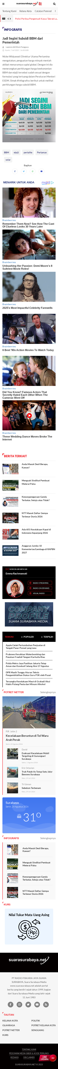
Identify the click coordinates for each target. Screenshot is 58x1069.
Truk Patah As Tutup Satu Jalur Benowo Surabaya (37, 773)
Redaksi (14, 1057)
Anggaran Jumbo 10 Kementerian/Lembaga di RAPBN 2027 (38, 549)
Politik (35, 1020)
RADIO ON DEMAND (41, 588)
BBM (6, 152)
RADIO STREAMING (40, 583)
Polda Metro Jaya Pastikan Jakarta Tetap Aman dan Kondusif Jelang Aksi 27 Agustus (27, 665)
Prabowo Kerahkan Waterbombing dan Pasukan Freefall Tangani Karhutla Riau (25, 656)
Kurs (5, 1035)
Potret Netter (11, 1030)
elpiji (16, 152)
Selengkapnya (48, 692)
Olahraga (8, 1025)
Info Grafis (13, 29)
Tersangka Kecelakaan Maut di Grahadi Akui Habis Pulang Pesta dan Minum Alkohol (28, 683)
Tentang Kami (9, 11)
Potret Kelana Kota (43, 1025)
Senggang (37, 1030)
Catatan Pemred (43, 11)
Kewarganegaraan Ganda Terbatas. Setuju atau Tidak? (36, 878)
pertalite (28, 152)
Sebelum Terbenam (31, 788)
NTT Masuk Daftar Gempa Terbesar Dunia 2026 (36, 892)
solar (8, 159)
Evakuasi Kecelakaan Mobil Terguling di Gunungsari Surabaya (35, 756)
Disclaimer (29, 1057)
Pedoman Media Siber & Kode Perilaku (29, 1053)
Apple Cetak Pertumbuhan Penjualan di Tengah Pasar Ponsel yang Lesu (25, 646)
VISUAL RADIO (39, 593)
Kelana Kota (25, 11)
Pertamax (42, 152)
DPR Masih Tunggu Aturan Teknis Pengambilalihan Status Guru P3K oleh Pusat (28, 674)
